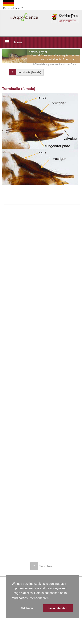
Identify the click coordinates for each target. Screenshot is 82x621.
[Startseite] (65, 18)
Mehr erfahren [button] (39, 598)
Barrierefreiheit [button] (12, 8)
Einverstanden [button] (57, 608)
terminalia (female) (29, 72)
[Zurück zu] (12, 72)
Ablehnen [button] (26, 608)
